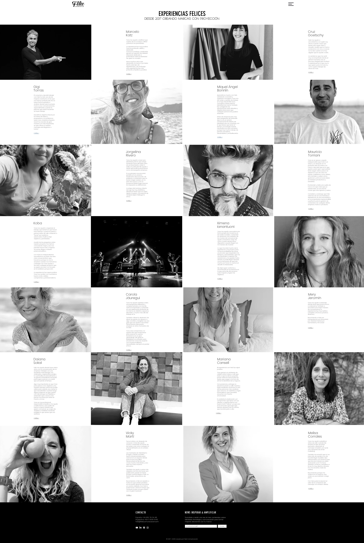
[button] (291, 4)
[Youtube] (137, 527)
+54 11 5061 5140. (151, 519)
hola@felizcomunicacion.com (147, 521)
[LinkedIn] (140, 527)
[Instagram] (147, 527)
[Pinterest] (144, 527)
